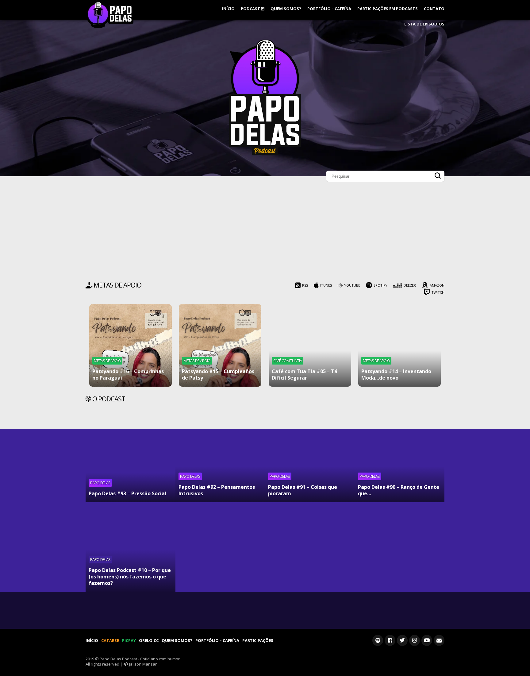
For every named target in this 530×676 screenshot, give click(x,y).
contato (434, 8)
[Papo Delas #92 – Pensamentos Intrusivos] (220, 457)
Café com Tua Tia (287, 360)
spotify (380, 285)
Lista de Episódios (424, 24)
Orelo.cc (149, 640)
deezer (410, 285)
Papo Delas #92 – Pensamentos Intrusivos (217, 490)
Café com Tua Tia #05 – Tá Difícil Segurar (304, 374)
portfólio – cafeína (329, 8)
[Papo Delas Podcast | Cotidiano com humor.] (265, 153)
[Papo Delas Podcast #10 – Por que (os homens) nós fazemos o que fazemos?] (130, 547)
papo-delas (100, 482)
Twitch (438, 292)
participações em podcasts (387, 8)
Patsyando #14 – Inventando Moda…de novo (396, 374)
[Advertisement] (265, 233)
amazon (437, 285)
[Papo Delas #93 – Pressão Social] (130, 457)
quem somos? (286, 8)
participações (257, 640)
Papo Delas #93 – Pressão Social (127, 493)
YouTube (352, 285)
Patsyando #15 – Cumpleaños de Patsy (218, 374)
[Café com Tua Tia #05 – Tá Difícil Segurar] (310, 345)
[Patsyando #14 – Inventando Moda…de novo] (399, 345)
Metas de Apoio (107, 360)
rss (305, 285)
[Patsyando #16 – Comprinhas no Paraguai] (130, 345)
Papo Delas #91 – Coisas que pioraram (302, 490)
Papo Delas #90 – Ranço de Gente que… (398, 490)
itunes (326, 285)
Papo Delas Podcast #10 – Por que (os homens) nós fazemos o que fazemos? (130, 576)
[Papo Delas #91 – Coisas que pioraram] (310, 457)
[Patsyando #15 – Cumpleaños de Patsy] (220, 345)
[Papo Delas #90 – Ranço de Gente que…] (400, 457)
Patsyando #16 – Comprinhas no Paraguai (128, 374)
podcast (251, 8)
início (228, 8)
